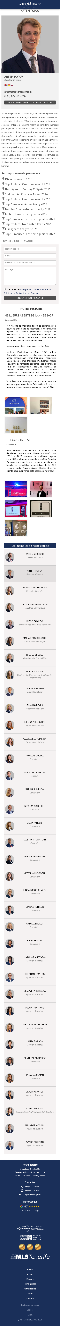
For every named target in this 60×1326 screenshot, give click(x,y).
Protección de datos (30, 1305)
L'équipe (30, 1279)
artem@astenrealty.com (18, 91)
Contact (30, 1293)
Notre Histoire (30, 1288)
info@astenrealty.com (32, 1194)
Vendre (30, 1274)
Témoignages (30, 1283)
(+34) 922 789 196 (31, 1186)
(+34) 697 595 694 (31, 1190)
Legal (30, 1314)
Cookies (30, 1309)
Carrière (30, 1298)
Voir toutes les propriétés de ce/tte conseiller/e (30, 102)
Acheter (30, 1269)
